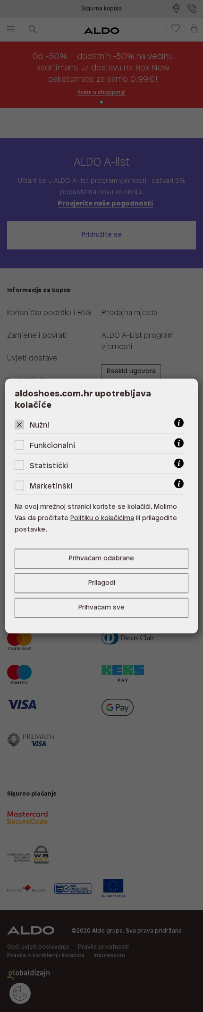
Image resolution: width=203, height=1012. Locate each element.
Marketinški (51, 486)
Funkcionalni (52, 446)
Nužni (40, 425)
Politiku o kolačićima (102, 518)
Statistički (49, 466)
